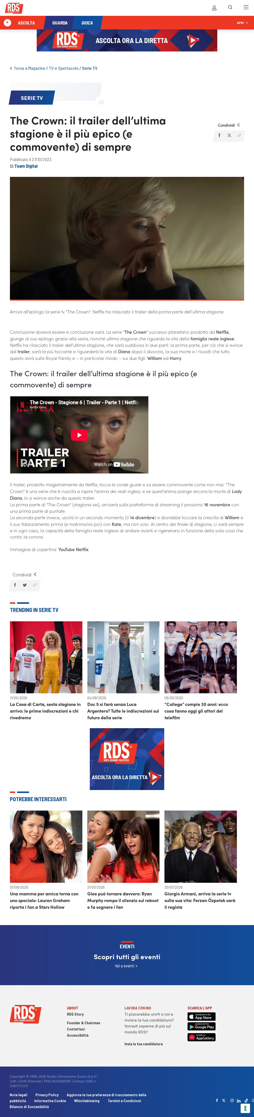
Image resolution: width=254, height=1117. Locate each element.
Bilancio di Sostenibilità (29, 1106)
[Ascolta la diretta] (7, 22)
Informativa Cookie (50, 1100)
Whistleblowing (86, 1100)
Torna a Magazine (29, 68)
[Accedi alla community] (214, 8)
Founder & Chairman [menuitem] (83, 1022)
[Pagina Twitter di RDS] (223, 1100)
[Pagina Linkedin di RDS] (239, 1100)
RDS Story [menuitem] (75, 1014)
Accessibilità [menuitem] (78, 1035)
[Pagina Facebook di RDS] (217, 1100)
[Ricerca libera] (230, 8)
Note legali (19, 1094)
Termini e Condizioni (124, 1100)
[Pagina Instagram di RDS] (231, 1100)
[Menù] (246, 8)
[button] (219, 135)
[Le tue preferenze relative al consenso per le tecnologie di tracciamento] (245, 1108)
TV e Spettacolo (63, 68)
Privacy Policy (47, 1094)
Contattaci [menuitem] (76, 1028)
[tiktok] (246, 1100)
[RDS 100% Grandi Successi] (14, 9)
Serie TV (89, 68)
